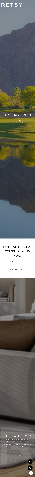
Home (12, 262)
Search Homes (16, 269)
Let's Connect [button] (19, 456)
